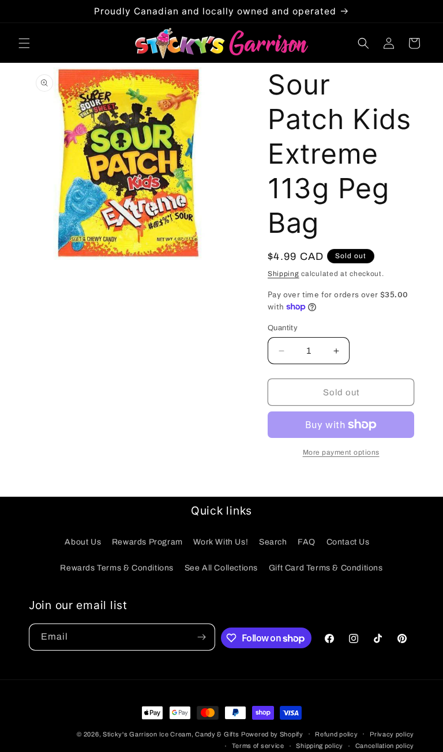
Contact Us (348, 542)
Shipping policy (319, 745)
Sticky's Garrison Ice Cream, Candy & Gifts (171, 734)
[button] (24, 43)
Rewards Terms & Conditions (117, 568)
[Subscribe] (202, 637)
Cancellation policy (384, 745)
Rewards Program (147, 542)
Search (273, 542)
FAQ (307, 542)
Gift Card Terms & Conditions (326, 568)
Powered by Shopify (272, 734)
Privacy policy (392, 734)
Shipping (283, 274)
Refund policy (336, 734)
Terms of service (258, 745)
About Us (83, 542)
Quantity (283, 328)
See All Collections (221, 568)
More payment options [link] (341, 452)
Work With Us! (220, 542)
